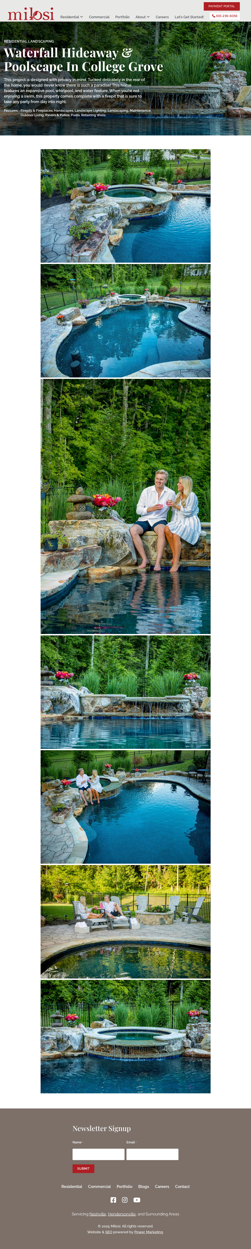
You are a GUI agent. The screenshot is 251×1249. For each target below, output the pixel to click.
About (141, 17)
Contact (182, 1186)
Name (78, 1142)
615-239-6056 (226, 16)
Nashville (97, 1214)
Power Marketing (148, 1232)
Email (131, 1142)
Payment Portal (221, 6)
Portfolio (122, 17)
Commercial (99, 17)
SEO (108, 1232)
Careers (162, 17)
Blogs (143, 1186)
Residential (69, 17)
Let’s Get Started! (189, 17)
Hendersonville (122, 1214)
